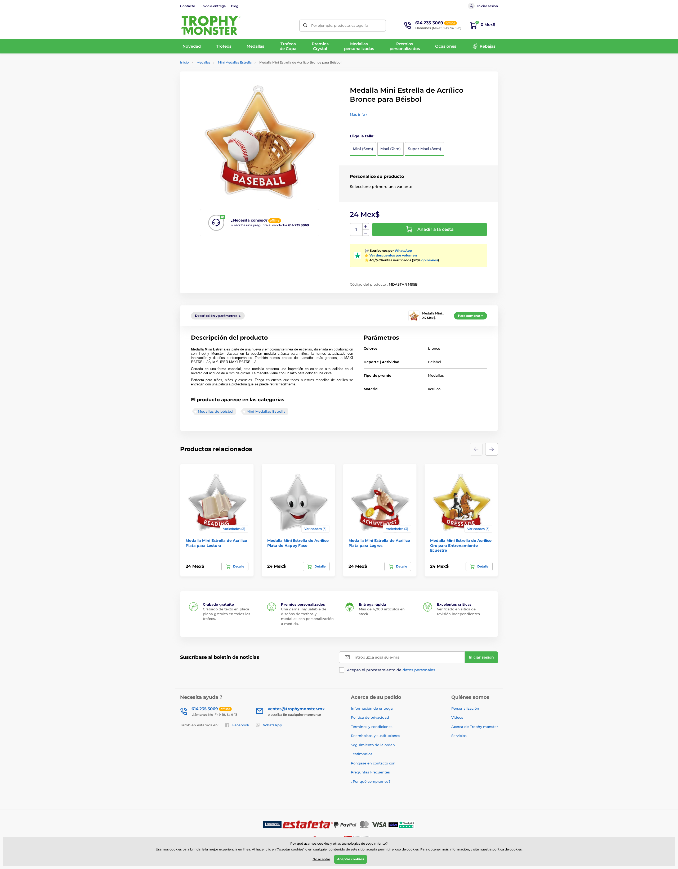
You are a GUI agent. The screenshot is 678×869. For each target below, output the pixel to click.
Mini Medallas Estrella (235, 62)
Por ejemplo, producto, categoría (339, 25)
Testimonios (361, 754)
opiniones (429, 260)
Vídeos (457, 717)
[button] (491, 449)
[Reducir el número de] (366, 232)
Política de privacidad (370, 717)
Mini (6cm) (363, 148)
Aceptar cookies (350, 859)
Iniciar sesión (487, 6)
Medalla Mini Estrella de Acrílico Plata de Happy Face (298, 543)
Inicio (184, 62)
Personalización (465, 708)
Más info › (358, 114)
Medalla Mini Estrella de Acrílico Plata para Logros (379, 543)
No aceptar (321, 859)
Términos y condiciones (371, 726)
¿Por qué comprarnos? (370, 781)
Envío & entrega (213, 6)
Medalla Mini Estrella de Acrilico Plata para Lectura (216, 543)
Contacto (187, 6)
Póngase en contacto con (373, 763)
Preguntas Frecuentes (370, 772)
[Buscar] (305, 25)
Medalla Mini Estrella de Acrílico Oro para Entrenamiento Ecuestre (461, 545)
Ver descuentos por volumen (393, 255)
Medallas (203, 62)
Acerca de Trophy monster (474, 726)
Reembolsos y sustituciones (375, 735)
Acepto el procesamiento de (391, 670)
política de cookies (507, 849)
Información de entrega (372, 708)
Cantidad (356, 229)
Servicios (459, 735)
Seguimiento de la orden (373, 745)
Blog (234, 6)
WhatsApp (403, 251)
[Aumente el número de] (366, 226)
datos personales (419, 670)
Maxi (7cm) (390, 148)
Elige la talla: (362, 136)
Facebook (240, 725)
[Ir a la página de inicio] (210, 25)
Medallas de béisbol (215, 411)
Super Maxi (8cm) (424, 148)
